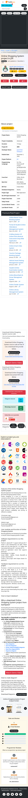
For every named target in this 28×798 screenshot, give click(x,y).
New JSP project (6, 87)
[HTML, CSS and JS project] (17, 450)
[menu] (3, 2)
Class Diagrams (13, 426)
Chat (14, 71)
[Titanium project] (17, 481)
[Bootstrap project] (24, 468)
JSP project (4, 61)
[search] (25, 8)
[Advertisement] (14, 30)
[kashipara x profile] (16, 794)
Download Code (14, 352)
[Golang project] (3, 474)
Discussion (21, 75)
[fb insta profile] (8, 794)
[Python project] (10, 456)
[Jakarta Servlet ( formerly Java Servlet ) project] (3, 456)
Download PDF (14, 380)
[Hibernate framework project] (17, 474)
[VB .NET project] (17, 456)
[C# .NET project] (17, 444)
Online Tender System (16, 285)
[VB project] (3, 450)
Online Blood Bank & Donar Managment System (16, 277)
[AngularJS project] (10, 468)
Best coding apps (7, 5)
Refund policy (5, 790)
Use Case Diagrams (21, 426)
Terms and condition (16, 790)
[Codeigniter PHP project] (10, 475)
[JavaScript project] (24, 474)
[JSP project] (24, 456)
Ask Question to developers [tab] (10, 131)
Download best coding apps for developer (14, 392)
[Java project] (3, 444)
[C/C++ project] (3, 468)
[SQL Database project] (24, 481)
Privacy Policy (23, 788)
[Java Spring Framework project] (17, 468)
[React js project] (17, 461)
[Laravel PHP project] (3, 462)
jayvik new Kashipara (17, 67)
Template (24, 13)
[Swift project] (10, 481)
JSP (18, 159)
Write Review (8, 75)
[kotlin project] (3, 481)
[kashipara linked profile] (20, 794)
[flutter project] (24, 461)
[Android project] (24, 444)
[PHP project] (10, 444)
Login (24, 5)
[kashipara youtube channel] (12, 794)
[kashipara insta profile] (4, 794)
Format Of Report (22, 694)
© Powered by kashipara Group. (9, 788)
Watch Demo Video (14, 363)
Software (9, 13)
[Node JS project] (10, 450)
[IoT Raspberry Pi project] (10, 462)
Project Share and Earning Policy (14, 356)
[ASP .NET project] (24, 450)
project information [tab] (7, 128)
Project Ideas (17, 13)
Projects (4, 13)
